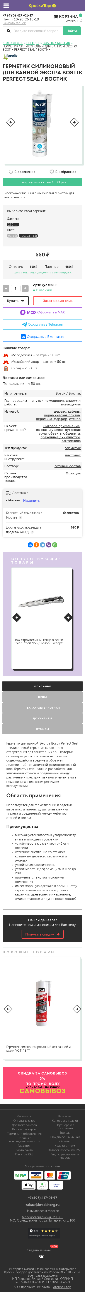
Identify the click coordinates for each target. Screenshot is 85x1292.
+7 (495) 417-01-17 (18, 15)
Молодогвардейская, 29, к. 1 (42, 1217)
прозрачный (28, 235)
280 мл (13, 224)
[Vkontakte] (41, 1256)
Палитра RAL (24, 1154)
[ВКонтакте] (30, 544)
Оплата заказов (24, 1120)
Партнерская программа (65, 1126)
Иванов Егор (62, 1287)
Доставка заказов (24, 1125)
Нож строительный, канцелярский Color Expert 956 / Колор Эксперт (38, 641)
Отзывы (64, 1141)
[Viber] (48, 544)
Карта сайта (24, 1150)
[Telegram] (42, 544)
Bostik (60, 393)
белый (12, 235)
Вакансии (64, 1116)
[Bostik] (10, 57)
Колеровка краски (65, 1120)
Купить (13, 301)
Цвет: (11, 230)
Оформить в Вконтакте (45, 336)
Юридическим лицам (65, 1137)
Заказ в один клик (58, 301)
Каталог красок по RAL (64, 1150)
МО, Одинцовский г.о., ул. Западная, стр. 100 (42, 1220)
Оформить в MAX (50, 312)
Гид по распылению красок (65, 1156)
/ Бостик (73, 393)
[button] (10, 122)
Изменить (31, 500)
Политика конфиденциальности (24, 1139)
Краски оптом (65, 1145)
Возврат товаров (24, 1129)
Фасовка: (13, 219)
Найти (71, 31)
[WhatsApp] (54, 544)
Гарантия (24, 1145)
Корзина (68, 16)
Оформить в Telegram (45, 324)
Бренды (65, 1132)
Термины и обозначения (24, 1133)
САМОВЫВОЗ (42, 1091)
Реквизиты (24, 1116)
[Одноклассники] (36, 544)
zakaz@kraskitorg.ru (43, 1204)
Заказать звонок (14, 23)
